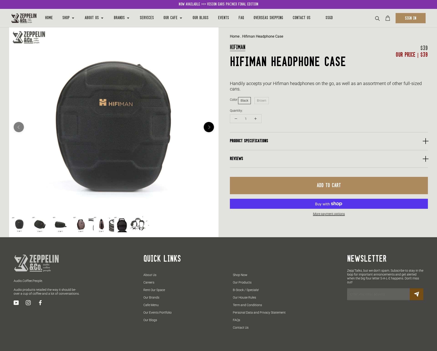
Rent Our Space (154, 290)
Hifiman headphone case (262, 36)
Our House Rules (244, 297)
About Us (92, 18)
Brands (120, 18)
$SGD (329, 18)
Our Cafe (171, 18)
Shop (66, 18)
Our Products (242, 282)
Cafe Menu (151, 305)
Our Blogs (200, 18)
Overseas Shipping (268, 18)
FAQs (236, 320)
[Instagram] (28, 302)
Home (49, 18)
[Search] (377, 18)
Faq (241, 18)
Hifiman (237, 47)
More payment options (329, 214)
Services (147, 18)
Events (223, 18)
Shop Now (240, 275)
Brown (261, 100)
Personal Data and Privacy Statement (259, 312)
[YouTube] (16, 302)
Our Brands (151, 297)
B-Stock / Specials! (246, 290)
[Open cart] (388, 18)
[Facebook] (40, 302)
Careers (148, 282)
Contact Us (301, 18)
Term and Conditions (247, 305)
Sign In (410, 18)
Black (244, 100)
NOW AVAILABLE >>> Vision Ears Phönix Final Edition (218, 4)
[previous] (19, 127)
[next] (209, 127)
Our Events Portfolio (157, 312)
